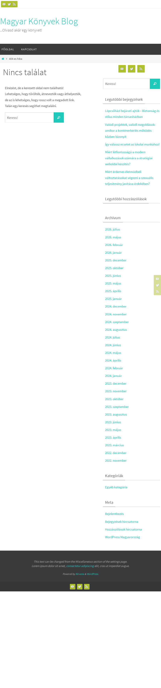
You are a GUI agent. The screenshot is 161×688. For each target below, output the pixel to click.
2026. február (114, 245)
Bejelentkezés (114, 514)
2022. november (116, 460)
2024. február (114, 368)
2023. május (113, 430)
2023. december (115, 383)
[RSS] (14, 4)
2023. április (113, 437)
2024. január (113, 376)
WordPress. (93, 574)
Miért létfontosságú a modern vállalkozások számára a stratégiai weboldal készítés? (129, 158)
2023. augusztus (116, 414)
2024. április (113, 360)
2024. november (116, 314)
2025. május (113, 283)
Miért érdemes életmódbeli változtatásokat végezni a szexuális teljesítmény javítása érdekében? (129, 178)
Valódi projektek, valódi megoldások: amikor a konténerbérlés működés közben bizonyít (130, 130)
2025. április (113, 291)
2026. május (113, 237)
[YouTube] (4, 4)
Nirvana (80, 574)
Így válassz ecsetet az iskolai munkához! (132, 144)
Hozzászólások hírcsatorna (123, 529)
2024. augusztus (116, 329)
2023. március (114, 445)
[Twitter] (9, 4)
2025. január (113, 298)
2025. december (115, 260)
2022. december (115, 453)
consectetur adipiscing (80, 566)
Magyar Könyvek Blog (39, 21)
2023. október (114, 399)
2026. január (113, 252)
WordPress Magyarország (122, 537)
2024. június (113, 345)
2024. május (113, 353)
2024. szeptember (117, 322)
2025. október (114, 268)
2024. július (112, 337)
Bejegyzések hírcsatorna (121, 521)
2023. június (113, 422)
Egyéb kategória (116, 487)
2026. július (112, 229)
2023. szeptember (117, 407)
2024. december (115, 306)
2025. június (113, 275)
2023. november (116, 391)
